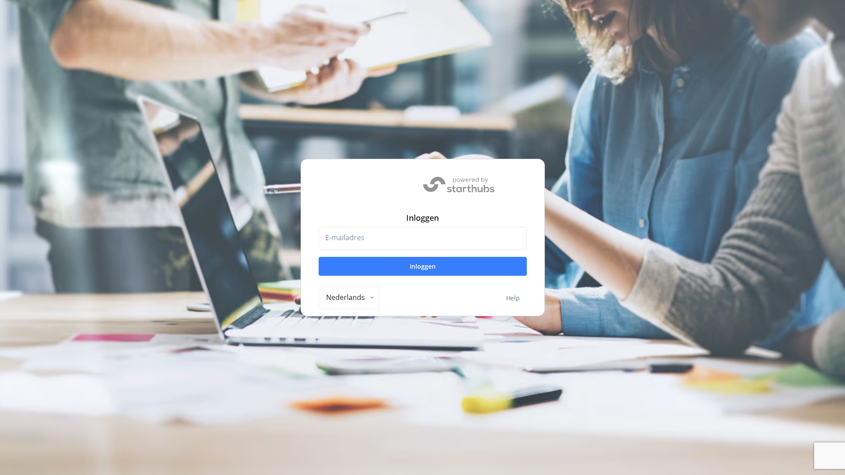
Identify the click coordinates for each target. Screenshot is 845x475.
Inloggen (423, 266)
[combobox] (349, 297)
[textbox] (345, 297)
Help (513, 298)
